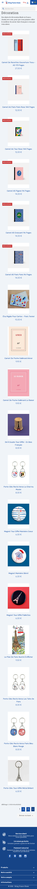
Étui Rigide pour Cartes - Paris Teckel (18, 316)
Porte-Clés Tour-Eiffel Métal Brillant (18, 788)
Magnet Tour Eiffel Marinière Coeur (18, 531)
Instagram (25, 856)
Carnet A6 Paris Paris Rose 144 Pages (18, 107)
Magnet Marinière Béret (18, 573)
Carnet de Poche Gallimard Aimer (19, 358)
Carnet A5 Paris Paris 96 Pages (18, 274)
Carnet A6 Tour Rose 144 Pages (18, 149)
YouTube (20, 856)
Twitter (15, 856)
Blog (24, 2)
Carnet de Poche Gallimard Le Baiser (18, 400)
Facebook (9, 856)
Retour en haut (26, 815)
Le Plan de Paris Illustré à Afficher (18, 657)
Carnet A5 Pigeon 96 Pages (18, 191)
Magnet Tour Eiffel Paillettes (18, 615)
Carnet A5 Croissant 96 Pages (18, 233)
